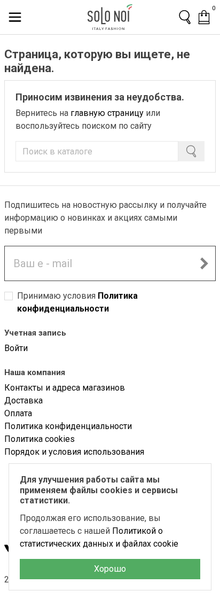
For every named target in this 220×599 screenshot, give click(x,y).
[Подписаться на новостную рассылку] (204, 263)
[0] (204, 17)
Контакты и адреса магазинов (64, 388)
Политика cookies (39, 439)
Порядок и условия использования (74, 452)
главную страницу (107, 113)
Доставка (23, 400)
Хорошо (110, 569)
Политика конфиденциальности (68, 426)
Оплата (18, 413)
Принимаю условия (77, 302)
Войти (16, 348)
